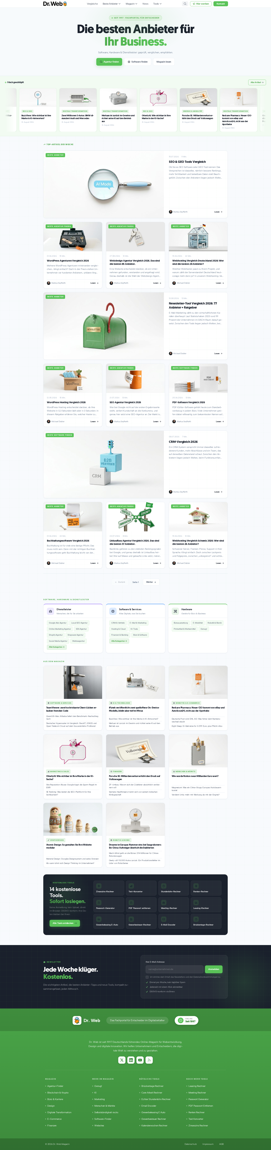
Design (51, 1105)
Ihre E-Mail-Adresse (155, 962)
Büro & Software (140, 635)
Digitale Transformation (59, 1112)
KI (95, 1092)
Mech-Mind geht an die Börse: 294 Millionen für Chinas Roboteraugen (133, 854)
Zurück (121, 582)
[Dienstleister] (73, 628)
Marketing (99, 1099)
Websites (99, 1125)
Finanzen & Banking (119, 635)
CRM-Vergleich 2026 (183, 442)
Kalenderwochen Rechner (154, 1125)
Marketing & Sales (59, 771)
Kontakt (221, 3)
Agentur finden (111, 61)
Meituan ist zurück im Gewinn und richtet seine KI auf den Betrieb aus (134, 724)
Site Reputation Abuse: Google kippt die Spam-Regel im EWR (71, 786)
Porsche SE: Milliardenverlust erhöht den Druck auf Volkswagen (134, 778)
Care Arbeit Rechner (151, 1092)
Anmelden (213, 969)
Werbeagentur (78, 641)
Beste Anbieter (110, 3)
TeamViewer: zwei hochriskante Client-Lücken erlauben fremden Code (71, 709)
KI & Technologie (121, 703)
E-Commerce (54, 1119)
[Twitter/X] (121, 1060)
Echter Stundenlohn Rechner (155, 1099)
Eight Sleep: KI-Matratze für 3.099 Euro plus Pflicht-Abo (197, 726)
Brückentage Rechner (152, 1086)
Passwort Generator (199, 1099)
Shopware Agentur (75, 635)
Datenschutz (191, 1144)
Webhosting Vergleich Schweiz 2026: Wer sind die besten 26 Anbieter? (198, 542)
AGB (221, 1144)
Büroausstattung (181, 623)
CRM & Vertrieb (118, 623)
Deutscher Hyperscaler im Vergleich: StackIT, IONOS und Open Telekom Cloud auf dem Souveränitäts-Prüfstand (71, 724)
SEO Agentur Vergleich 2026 (125, 402)
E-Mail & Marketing (138, 623)
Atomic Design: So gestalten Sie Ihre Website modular (69, 846)
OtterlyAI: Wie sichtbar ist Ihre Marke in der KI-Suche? (70, 778)
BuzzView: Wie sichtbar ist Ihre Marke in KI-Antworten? (133, 719)
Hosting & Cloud (118, 629)
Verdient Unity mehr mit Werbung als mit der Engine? (196, 795)
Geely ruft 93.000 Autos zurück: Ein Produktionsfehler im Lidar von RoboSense (134, 861)
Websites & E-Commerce (187, 703)
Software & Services (60, 703)
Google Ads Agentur (57, 623)
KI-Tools (134, 629)
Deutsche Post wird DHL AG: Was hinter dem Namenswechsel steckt (196, 720)
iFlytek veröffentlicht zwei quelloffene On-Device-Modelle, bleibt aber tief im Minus (134, 709)
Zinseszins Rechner (198, 1125)
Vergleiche (92, 3)
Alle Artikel (256, 82)
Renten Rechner (197, 1112)
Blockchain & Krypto (57, 1092)
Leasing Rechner (197, 1086)
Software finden (139, 61)
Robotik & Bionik (214, 623)
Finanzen (117, 771)
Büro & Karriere (55, 1099)
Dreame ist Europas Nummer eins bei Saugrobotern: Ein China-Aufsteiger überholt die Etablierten (135, 846)
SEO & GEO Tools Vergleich (187, 162)
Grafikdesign (57, 840)
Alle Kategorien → (57, 647)
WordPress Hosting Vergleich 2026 (66, 402)
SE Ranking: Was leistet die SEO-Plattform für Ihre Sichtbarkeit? (68, 793)
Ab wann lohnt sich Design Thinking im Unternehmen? (70, 863)
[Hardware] (198, 628)
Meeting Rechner (197, 1092)
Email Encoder (148, 1105)
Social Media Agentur (58, 641)
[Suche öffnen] (185, 3)
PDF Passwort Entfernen (201, 1105)
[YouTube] (140, 1060)
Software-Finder (102, 1119)
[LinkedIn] (131, 1060)
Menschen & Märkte (185, 771)
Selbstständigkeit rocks (106, 1112)
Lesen (217, 212)
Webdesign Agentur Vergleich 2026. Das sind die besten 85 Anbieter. (135, 262)
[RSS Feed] (149, 1060)
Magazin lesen (164, 61)
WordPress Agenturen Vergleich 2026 (68, 260)
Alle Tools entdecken (63, 923)
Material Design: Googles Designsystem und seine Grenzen (72, 859)
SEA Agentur (81, 629)
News (145, 3)
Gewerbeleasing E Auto (153, 1112)
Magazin (130, 3)
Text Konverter (196, 1119)
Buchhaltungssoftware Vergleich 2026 (68, 540)
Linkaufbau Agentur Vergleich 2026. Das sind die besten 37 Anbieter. (134, 542)
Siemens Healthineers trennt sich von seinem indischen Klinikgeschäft (133, 793)
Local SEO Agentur (79, 623)
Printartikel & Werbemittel (185, 629)
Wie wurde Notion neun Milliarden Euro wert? (195, 776)
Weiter (149, 582)
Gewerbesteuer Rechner (153, 1119)
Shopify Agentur (55, 635)
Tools (156, 3)
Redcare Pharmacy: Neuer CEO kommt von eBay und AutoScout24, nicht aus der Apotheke (198, 709)
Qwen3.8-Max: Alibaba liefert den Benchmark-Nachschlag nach (72, 717)
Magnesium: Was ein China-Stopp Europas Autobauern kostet (196, 788)
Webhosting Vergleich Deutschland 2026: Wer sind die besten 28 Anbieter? (198, 262)
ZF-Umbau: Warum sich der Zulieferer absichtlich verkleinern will (134, 786)
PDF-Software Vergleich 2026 (188, 402)
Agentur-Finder (55, 1086)
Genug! (204, 629)
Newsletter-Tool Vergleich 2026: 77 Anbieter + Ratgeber (193, 305)
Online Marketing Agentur (60, 629)
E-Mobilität (198, 623)
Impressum (208, 1144)
